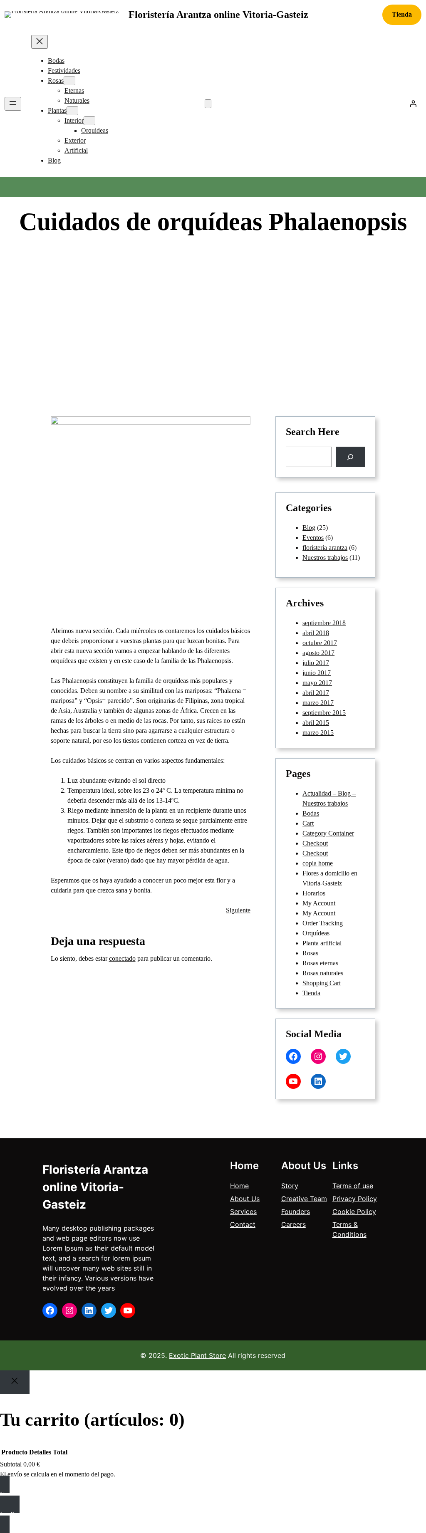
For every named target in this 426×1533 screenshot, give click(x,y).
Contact (242, 1224)
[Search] (350, 457)
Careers (293, 1224)
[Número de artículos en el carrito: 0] (208, 103)
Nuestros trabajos (325, 557)
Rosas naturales (322, 973)
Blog (263, 251)
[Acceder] (413, 103)
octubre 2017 (319, 642)
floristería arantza (324, 547)
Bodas (310, 813)
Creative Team (304, 1198)
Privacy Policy (354, 1198)
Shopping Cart (321, 983)
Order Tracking (322, 923)
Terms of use (352, 1186)
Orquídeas (315, 933)
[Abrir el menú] (13, 104)
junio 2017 (316, 672)
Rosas (310, 953)
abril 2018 (315, 632)
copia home (317, 863)
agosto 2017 (318, 652)
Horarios (313, 893)
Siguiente (238, 910)
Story (289, 1186)
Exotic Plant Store (197, 1355)
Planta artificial (322, 943)
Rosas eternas (320, 963)
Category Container (328, 833)
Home (239, 1186)
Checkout (315, 843)
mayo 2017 (317, 682)
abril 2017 (315, 692)
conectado (122, 958)
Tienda (402, 14)
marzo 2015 (318, 732)
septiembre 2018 (324, 622)
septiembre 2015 (324, 712)
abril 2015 (315, 722)
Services (243, 1211)
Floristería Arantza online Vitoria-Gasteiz (218, 14)
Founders (295, 1211)
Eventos (313, 537)
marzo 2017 (318, 702)
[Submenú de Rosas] (69, 81)
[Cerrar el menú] (39, 42)
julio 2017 (315, 662)
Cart (308, 823)
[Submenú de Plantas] (72, 110)
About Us (245, 1198)
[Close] (15, 1382)
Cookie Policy (354, 1211)
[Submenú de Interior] (89, 120)
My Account (318, 903)
